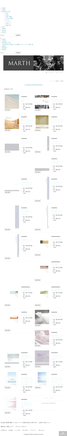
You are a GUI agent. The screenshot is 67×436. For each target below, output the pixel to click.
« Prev (45, 398)
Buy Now (7, 110)
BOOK (35, 85)
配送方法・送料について (7, 426)
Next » (52, 398)
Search (18, 35)
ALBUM (29, 85)
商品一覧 (8, 25)
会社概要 (11, 430)
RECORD (4, 48)
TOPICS (4, 41)
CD (7, 13)
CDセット (8, 23)
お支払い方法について (44, 422)
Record (4, 30)
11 (55, 403)
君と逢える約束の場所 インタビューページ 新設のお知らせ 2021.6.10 (19, 422)
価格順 (57, 81)
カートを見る (17, 430)
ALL (26, 85)
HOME (3, 8)
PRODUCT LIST (6, 11)
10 (53, 403)
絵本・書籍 (9, 16)
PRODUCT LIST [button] (6, 42)
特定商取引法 (4, 430)
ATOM (26, 430)
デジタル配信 (9, 18)
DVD (7, 15)
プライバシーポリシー (21, 426)
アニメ (8, 20)
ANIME (4, 28)
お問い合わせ (41, 430)
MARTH (4, 32)
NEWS (3, 10)
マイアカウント (33, 430)
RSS (23, 430)
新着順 (61, 81)
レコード (8, 22)
